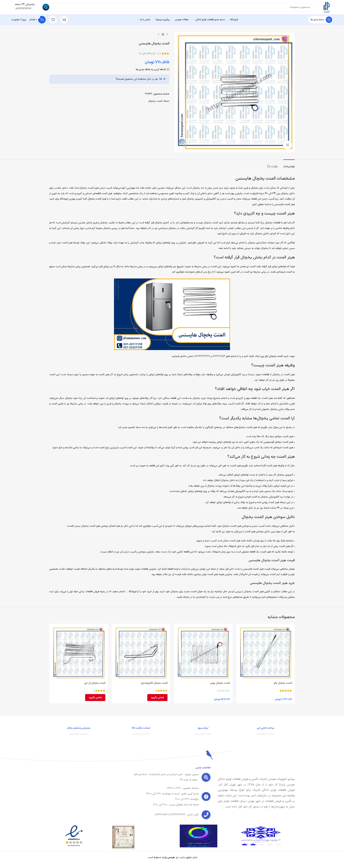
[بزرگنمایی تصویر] (287, 145)
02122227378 (23, 9)
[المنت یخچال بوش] (203, 653)
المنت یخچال (155, 101)
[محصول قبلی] (167, 34)
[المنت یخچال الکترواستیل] (141, 653)
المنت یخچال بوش (220, 683)
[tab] (289, 164)
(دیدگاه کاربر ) (147, 53)
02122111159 (218, 356)
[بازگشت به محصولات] (163, 34)
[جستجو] (45, 7)
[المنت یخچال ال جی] (78, 653)
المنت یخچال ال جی (94, 683)
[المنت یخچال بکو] (265, 653)
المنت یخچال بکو (274, 356)
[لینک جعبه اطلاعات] (265, 732)
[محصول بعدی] (158, 34)
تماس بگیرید (157, 697)
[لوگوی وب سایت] (326, 7)
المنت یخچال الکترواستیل (154, 683)
